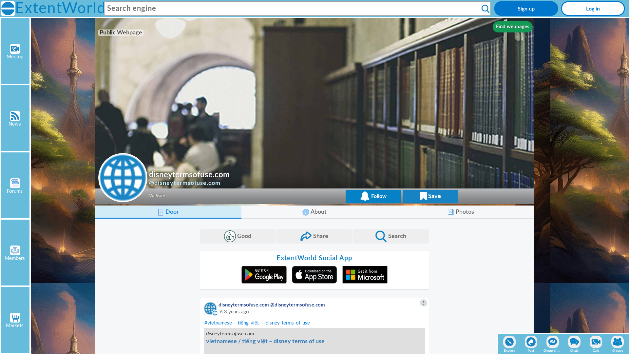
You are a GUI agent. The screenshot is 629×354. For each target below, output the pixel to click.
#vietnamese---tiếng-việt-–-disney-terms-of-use (257, 323)
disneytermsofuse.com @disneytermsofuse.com (272, 305)
